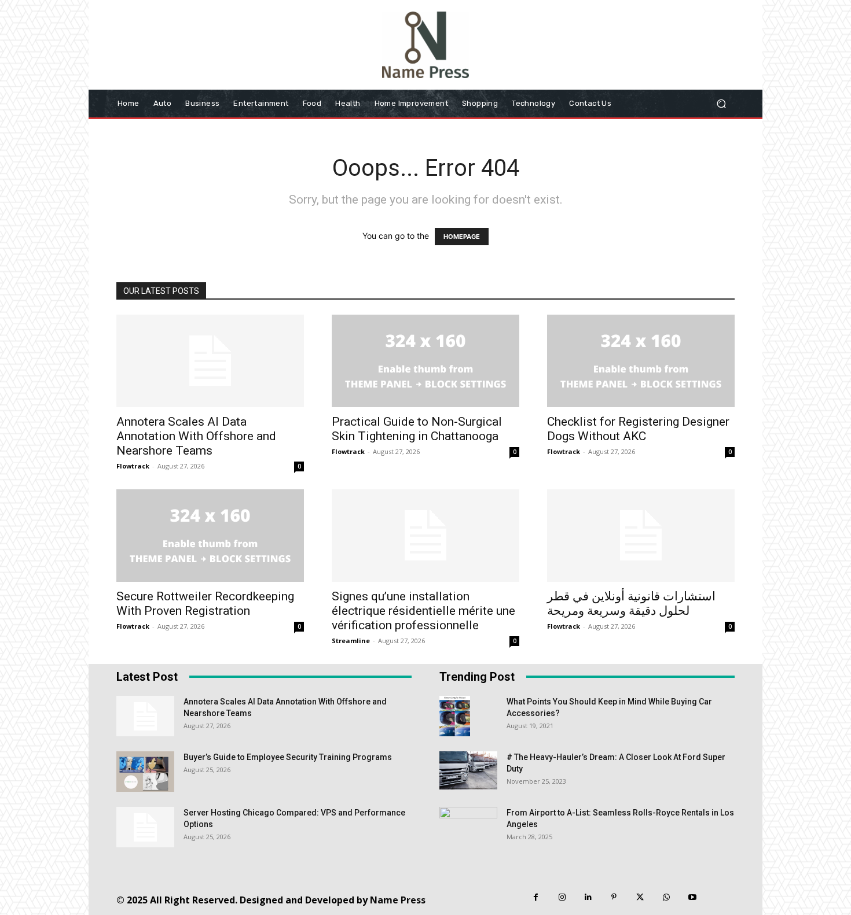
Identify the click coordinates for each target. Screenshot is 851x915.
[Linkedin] (588, 897)
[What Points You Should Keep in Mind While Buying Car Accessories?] (454, 716)
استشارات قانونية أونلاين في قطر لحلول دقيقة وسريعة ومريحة (631, 603)
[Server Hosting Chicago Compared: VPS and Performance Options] (145, 827)
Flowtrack (132, 466)
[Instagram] (562, 897)
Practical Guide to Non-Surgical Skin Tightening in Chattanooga (417, 429)
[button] (721, 103)
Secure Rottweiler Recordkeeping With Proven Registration (205, 603)
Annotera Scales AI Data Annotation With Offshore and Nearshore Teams (196, 436)
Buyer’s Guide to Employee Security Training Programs (288, 757)
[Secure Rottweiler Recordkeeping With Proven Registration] (210, 535)
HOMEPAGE (461, 237)
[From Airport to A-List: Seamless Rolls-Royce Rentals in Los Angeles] (468, 827)
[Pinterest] (614, 897)
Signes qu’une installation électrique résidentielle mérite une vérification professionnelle (423, 610)
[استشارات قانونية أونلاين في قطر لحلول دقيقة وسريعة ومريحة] (641, 535)
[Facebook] (536, 897)
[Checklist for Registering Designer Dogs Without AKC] (641, 361)
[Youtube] (692, 897)
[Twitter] (640, 897)
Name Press (398, 900)
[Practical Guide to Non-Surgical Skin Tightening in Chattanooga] (425, 361)
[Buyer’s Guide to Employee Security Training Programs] (145, 771)
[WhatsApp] (666, 897)
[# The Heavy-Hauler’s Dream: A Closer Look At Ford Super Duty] (468, 770)
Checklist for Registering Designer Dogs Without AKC (638, 429)
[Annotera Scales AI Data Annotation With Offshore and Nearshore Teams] (210, 361)
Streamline (351, 640)
